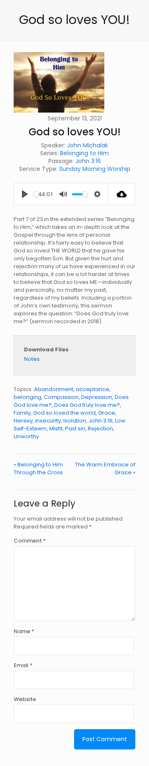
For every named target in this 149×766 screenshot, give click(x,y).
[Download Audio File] (121, 194)
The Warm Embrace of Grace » (105, 468)
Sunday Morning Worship (94, 169)
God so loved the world (64, 413)
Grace (106, 413)
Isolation (74, 421)
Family (22, 413)
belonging (27, 397)
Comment (30, 541)
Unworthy (26, 436)
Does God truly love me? (87, 405)
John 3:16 (88, 161)
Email (23, 665)
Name (24, 631)
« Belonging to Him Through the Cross (38, 468)
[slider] (36, 194)
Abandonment (53, 389)
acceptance (92, 389)
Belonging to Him (84, 153)
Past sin (75, 428)
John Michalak (87, 145)
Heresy (23, 421)
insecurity (48, 421)
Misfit (55, 428)
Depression (96, 397)
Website (25, 699)
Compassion (61, 397)
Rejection (100, 428)
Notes (32, 359)
